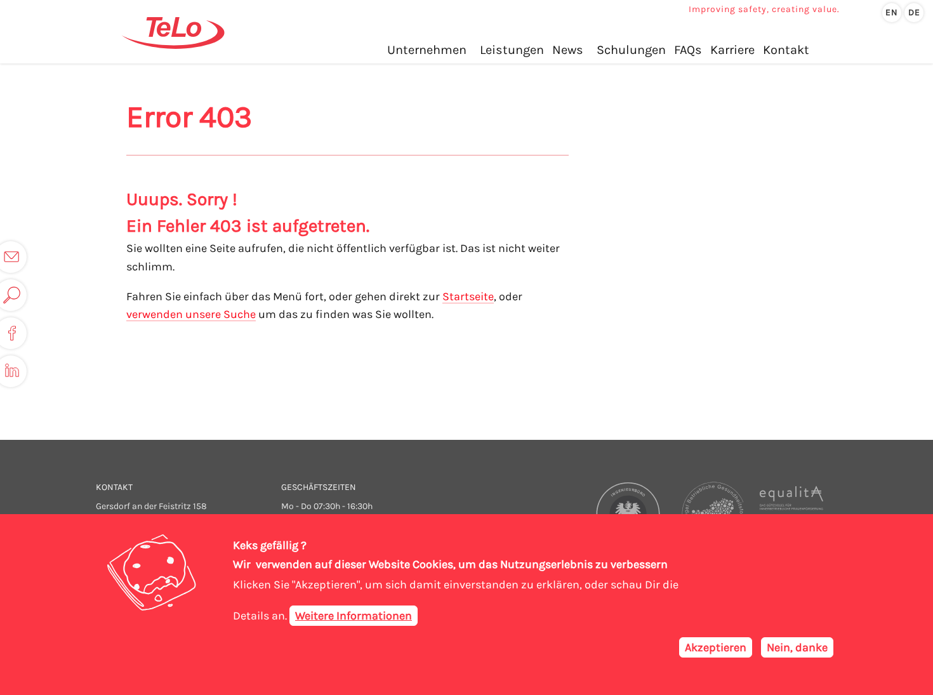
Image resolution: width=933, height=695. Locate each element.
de (914, 12)
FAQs (688, 50)
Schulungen (631, 50)
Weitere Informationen (353, 616)
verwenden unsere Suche (191, 314)
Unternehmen (426, 50)
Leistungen (512, 50)
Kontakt (786, 50)
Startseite (468, 296)
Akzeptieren (715, 647)
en (891, 12)
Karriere (732, 50)
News (567, 50)
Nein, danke (797, 647)
